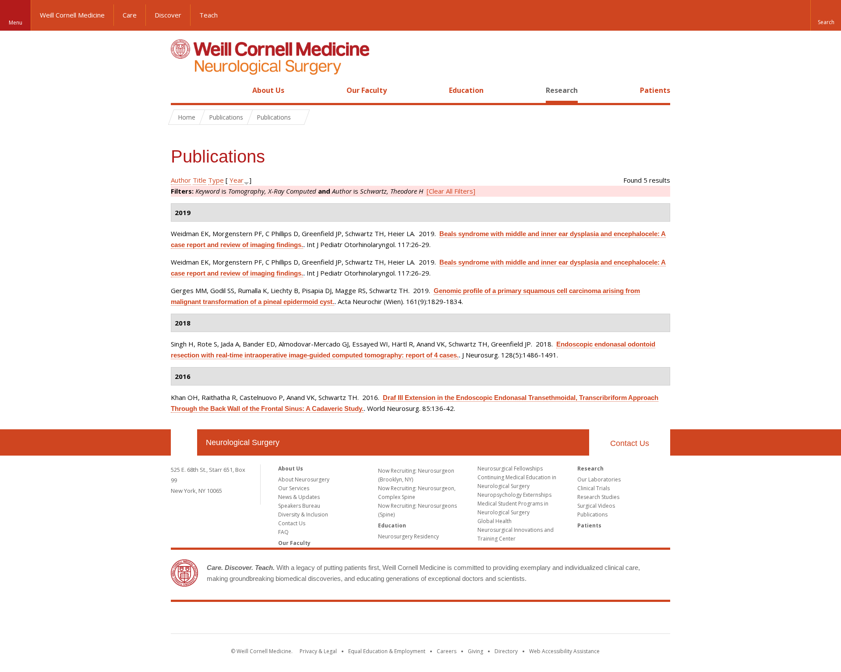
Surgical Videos (596, 505)
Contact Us (629, 443)
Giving (475, 651)
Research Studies (598, 497)
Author (181, 180)
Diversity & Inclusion (303, 514)
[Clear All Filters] (451, 191)
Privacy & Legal (318, 651)
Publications (592, 514)
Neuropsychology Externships (514, 495)
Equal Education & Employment (386, 651)
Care (130, 15)
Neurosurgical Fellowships (510, 468)
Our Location (184, 442)
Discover (168, 15)
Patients (655, 90)
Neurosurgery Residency (408, 536)
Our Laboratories (599, 479)
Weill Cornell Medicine (72, 15)
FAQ (283, 532)
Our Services (293, 488)
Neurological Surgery (242, 442)
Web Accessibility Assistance (564, 651)
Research (562, 90)
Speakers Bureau (299, 505)
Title (199, 180)
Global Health (494, 521)
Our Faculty (366, 90)
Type (216, 180)
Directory (506, 651)
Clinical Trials (593, 488)
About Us (268, 90)
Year (237, 180)
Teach (208, 15)
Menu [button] (15, 22)
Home (180, 90)
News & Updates (299, 497)
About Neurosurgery (303, 479)
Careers (446, 651)
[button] (825, 15)
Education (466, 90)
